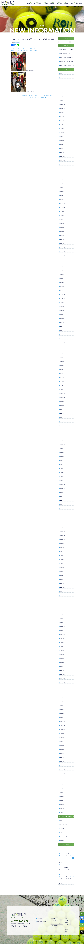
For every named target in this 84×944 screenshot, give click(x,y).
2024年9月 (62, 164)
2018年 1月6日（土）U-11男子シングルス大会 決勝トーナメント (24, 50)
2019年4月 (62, 421)
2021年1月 (62, 338)
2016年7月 (62, 551)
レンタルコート (58, 3)
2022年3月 (62, 282)
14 (70, 855)
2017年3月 (62, 520)
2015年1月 (62, 622)
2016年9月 (62, 543)
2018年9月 (62, 448)
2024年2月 (62, 191)
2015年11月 (62, 583)
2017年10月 (62, 492)
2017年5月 (62, 512)
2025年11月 (62, 108)
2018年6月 (62, 460)
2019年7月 (62, 409)
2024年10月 (62, 160)
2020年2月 (62, 381)
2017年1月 (62, 527)
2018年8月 (62, 452)
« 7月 (59, 864)
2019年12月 (62, 389)
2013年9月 (62, 686)
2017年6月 (62, 508)
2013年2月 (62, 713)
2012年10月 (62, 729)
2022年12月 (62, 247)
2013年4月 (62, 705)
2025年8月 (62, 120)
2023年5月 (62, 227)
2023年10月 (62, 207)
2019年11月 (62, 393)
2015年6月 (62, 603)
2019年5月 (62, 417)
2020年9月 (62, 353)
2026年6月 (62, 81)
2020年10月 (62, 349)
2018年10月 (62, 444)
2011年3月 (62, 804)
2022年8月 (62, 262)
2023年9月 (62, 211)
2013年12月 (62, 674)
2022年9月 (62, 259)
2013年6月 (62, 697)
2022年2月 (62, 286)
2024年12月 (62, 152)
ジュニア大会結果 (63, 824)
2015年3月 (62, 614)
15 (73, 855)
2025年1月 (62, 148)
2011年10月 (62, 777)
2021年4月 (62, 326)
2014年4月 (62, 658)
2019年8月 (62, 405)
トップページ (29, 3)
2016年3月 (62, 567)
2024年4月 (62, 183)
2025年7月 (62, 124)
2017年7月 (62, 504)
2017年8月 (62, 500)
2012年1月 (62, 765)
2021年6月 (62, 318)
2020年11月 (62, 346)
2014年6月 (62, 650)
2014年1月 (62, 670)
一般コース (54, 920)
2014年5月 (62, 654)
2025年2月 (62, 144)
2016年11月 (62, 535)
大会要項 (52, 3)
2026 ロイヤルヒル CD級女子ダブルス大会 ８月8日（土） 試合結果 (67, 65)
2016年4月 (62, 563)
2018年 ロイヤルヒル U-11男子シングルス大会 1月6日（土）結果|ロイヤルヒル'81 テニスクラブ (17, 7)
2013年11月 (62, 678)
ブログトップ (66, 38)
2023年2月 (62, 239)
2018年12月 (62, 436)
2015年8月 (62, 595)
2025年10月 (62, 112)
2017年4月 (62, 516)
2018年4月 (62, 468)
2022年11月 (62, 251)
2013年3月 (62, 709)
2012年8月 (62, 737)
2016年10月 (62, 539)
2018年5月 (62, 464)
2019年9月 (62, 401)
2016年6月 (62, 555)
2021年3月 (62, 330)
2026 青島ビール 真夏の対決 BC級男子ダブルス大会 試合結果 (67, 49)
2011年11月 (62, 773)
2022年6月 (62, 270)
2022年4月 (62, 278)
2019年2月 (62, 429)
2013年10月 (62, 682)
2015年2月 (62, 618)
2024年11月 (62, 156)
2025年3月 (62, 140)
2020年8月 (62, 357)
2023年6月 (62, 223)
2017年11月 (62, 488)
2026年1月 (62, 100)
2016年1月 (62, 575)
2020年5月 (62, 369)
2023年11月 (62, 203)
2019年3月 (62, 425)
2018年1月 (62, 480)
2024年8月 (62, 168)
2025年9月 (62, 116)
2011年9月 (62, 780)
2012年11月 (62, 725)
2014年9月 (62, 638)
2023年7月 (62, 219)
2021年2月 (62, 334)
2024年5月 (62, 179)
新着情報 (62, 840)
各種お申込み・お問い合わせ (75, 3)
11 (64, 855)
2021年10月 (62, 302)
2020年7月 (62, 361)
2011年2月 (62, 808)
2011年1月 (62, 812)
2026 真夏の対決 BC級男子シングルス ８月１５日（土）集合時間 (67, 53)
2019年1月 (62, 433)
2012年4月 (62, 753)
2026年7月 (62, 77)
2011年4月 (62, 800)
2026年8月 (62, 73)
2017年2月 (62, 523)
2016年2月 (62, 571)
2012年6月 (62, 745)
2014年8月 (62, 642)
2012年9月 (62, 733)
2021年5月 (62, 322)
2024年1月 (62, 195)
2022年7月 (62, 266)
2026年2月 (62, 96)
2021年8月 (62, 310)
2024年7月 (62, 172)
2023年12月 (62, 199)
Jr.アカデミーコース (55, 925)
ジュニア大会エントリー (70, 927)
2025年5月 (62, 132)
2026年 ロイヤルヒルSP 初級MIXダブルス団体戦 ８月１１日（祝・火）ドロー (67, 61)
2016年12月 (62, 531)
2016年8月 (62, 547)
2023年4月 (62, 231)
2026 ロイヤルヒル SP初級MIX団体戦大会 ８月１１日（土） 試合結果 (67, 57)
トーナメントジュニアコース (57, 923)
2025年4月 (62, 136)
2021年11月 (62, 298)
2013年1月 (62, 717)
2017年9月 (62, 496)
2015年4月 (62, 610)
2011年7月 (62, 788)
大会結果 (62, 828)
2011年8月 (62, 784)
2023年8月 (62, 215)
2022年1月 (62, 290)
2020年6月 (62, 365)
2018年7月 (62, 456)
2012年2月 (62, 761)
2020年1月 (62, 385)
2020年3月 (62, 377)
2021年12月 (62, 294)
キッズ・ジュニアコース (56, 922)
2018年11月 (62, 440)
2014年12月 (62, 626)
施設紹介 (65, 3)
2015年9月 (62, 591)
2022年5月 (62, 274)
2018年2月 (62, 476)
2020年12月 (62, 342)
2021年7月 (62, 314)
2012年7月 (62, 741)
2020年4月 (62, 373)
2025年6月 (62, 128)
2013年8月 (62, 690)
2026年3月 (62, 92)
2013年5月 (62, 701)
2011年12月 (62, 769)
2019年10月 (62, 397)
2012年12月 (62, 721)
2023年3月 (62, 235)
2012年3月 (62, 757)
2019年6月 (62, 413)
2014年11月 (62, 630)
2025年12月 (62, 104)
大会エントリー (68, 924)
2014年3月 (62, 662)
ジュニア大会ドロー (64, 836)
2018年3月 (62, 472)
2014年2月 (62, 666)
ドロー (61, 832)
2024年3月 (62, 187)
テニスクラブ (45, 3)
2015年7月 (62, 599)
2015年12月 (62, 579)
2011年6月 (62, 792)
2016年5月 (62, 559)
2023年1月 (62, 243)
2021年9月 (62, 306)
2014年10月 (62, 634)
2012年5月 (62, 749)
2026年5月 (62, 85)
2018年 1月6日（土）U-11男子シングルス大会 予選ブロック (23, 48)
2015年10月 (62, 587)
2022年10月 (62, 255)
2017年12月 (62, 484)
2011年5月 (62, 796)
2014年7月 (62, 646)
